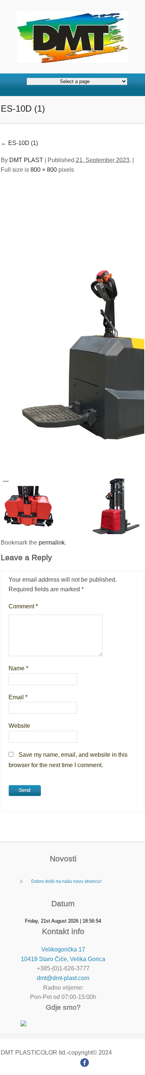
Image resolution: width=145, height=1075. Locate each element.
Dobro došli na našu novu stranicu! (66, 881)
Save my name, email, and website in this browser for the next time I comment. (68, 760)
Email (18, 697)
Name (18, 668)
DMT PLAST (26, 160)
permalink (52, 542)
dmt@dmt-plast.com (63, 978)
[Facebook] (84, 1062)
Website (19, 726)
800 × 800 (43, 170)
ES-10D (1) (19, 143)
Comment (23, 606)
